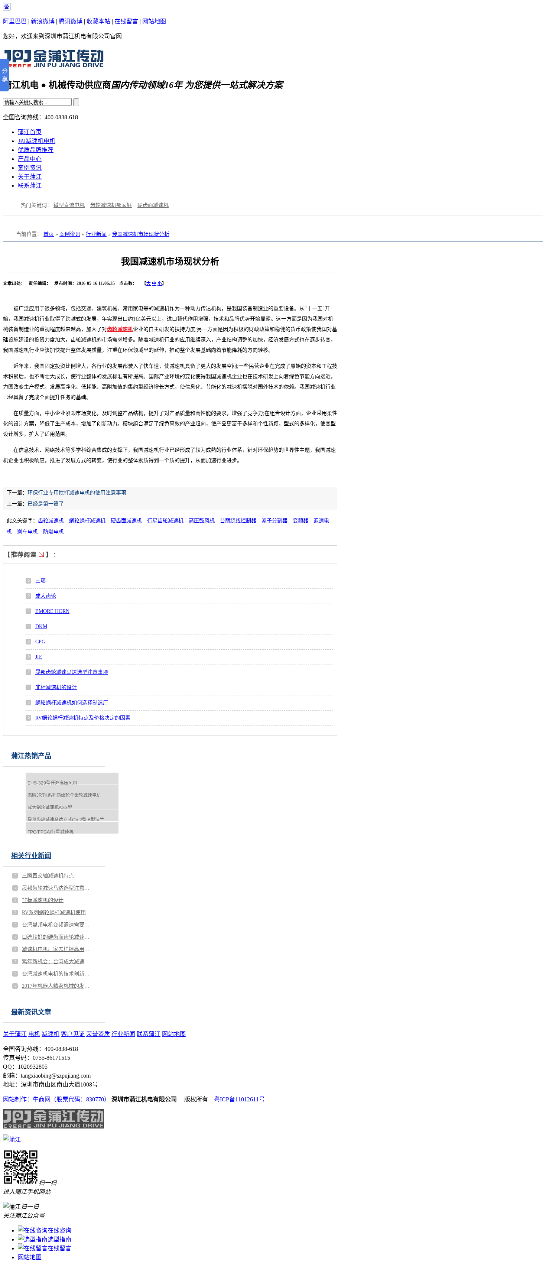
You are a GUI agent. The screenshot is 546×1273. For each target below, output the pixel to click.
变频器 (300, 520)
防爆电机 (53, 532)
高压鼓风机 (202, 520)
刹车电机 (27, 532)
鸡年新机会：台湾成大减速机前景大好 (57, 961)
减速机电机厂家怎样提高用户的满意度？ (57, 949)
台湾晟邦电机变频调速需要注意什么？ (57, 925)
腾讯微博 (71, 21)
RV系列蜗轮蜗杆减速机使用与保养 (57, 912)
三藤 (40, 581)
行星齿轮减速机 (165, 520)
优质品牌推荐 (35, 150)
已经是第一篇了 (45, 504)
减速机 (50, 1034)
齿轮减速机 (120, 329)
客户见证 (73, 1034)
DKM (41, 626)
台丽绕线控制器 (238, 520)
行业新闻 (96, 234)
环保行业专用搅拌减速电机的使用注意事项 (76, 493)
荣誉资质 (98, 1034)
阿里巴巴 (15, 21)
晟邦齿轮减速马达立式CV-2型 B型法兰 (65, 819)
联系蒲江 (30, 185)
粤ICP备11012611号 (239, 1099)
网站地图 (154, 21)
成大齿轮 (45, 596)
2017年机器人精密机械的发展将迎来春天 (57, 986)
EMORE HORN (52, 611)
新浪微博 (43, 21)
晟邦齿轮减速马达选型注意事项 (71, 672)
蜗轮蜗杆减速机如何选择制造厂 (71, 702)
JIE (38, 657)
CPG (40, 641)
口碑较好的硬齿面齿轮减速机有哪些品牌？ (57, 937)
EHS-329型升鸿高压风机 (52, 783)
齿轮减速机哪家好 (111, 205)
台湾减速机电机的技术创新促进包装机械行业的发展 (57, 974)
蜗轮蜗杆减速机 (87, 520)
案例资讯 (30, 168)
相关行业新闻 (31, 856)
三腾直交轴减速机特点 (48, 876)
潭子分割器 (274, 520)
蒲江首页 (30, 132)
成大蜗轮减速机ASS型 (49, 807)
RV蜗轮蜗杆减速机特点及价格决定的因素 (82, 718)
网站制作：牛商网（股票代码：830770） (56, 1099)
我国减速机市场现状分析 (140, 234)
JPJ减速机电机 (36, 141)
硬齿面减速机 (153, 205)
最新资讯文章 (31, 1012)
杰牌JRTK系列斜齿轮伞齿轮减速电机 (64, 795)
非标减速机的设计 (56, 687)
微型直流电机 (69, 205)
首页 (48, 234)
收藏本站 (99, 21)
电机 (34, 1034)
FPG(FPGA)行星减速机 (50, 832)
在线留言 (127, 21)
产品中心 (30, 159)
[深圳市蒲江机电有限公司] (53, 65)
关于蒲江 (30, 176)
